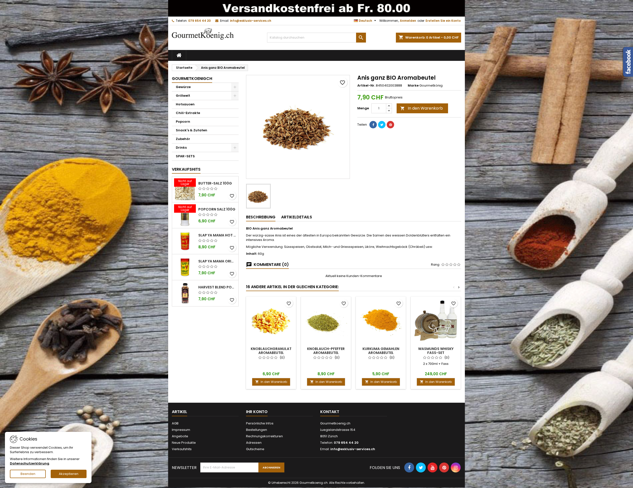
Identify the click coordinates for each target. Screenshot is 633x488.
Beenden (28, 473)
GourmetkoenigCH (192, 78)
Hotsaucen (185, 104)
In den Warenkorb (421, 108)
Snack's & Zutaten (191, 130)
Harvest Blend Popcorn (217, 287)
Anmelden (408, 21)
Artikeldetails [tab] (296, 217)
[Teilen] (373, 124)
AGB (175, 423)
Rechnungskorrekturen (264, 436)
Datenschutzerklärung (29, 463)
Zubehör (183, 139)
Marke (413, 85)
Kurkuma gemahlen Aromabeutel (380, 350)
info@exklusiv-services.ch (250, 21)
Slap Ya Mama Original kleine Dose (217, 261)
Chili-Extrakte (188, 113)
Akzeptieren (68, 473)
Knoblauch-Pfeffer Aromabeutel (326, 350)
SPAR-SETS (185, 156)
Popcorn (183, 121)
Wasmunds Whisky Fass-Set (435, 350)
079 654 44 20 (199, 21)
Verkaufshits (186, 169)
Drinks (181, 147)
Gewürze (183, 87)
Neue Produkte (184, 442)
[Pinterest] (390, 124)
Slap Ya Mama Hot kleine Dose (217, 235)
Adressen (254, 442)
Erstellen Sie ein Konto (443, 21)
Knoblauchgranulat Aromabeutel (271, 350)
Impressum (181, 429)
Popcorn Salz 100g (216, 209)
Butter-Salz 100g (215, 183)
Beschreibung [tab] (260, 217)
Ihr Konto (257, 412)
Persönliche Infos (259, 423)
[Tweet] (381, 124)
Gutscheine (255, 449)
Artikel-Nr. (366, 85)
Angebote (180, 436)
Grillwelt (183, 95)
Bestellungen (256, 429)
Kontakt (329, 412)
